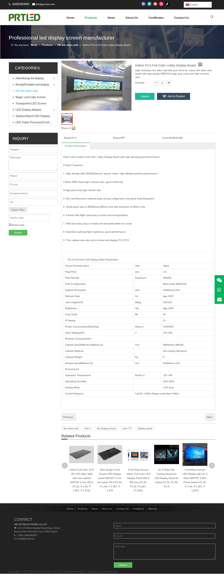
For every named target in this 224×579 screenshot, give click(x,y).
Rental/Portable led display (32, 84)
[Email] (219, 299)
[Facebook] (143, 4)
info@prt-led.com (45, 4)
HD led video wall (27, 90)
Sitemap (152, 508)
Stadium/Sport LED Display (33, 116)
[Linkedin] (149, 4)
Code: (165, 137)
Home (70, 508)
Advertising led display (30, 78)
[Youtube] (155, 4)
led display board (106, 428)
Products (83, 508)
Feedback (138, 508)
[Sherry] (219, 280)
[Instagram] (161, 4)
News (95, 508)
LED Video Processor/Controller (35, 122)
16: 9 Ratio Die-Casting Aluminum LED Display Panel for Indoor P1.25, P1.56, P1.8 (167, 478)
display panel (145, 428)
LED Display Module (28, 109)
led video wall (71, 428)
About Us (107, 508)
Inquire (145, 96)
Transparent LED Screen (31, 103)
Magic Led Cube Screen (31, 97)
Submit (18, 232)
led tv (88, 428)
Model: (67, 137)
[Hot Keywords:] (212, 17)
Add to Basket (176, 96)
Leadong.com (110, 571)
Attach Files (18, 210)
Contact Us (122, 508)
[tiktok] (167, 4)
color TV (126, 428)
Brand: (116, 137)
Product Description (76, 145)
